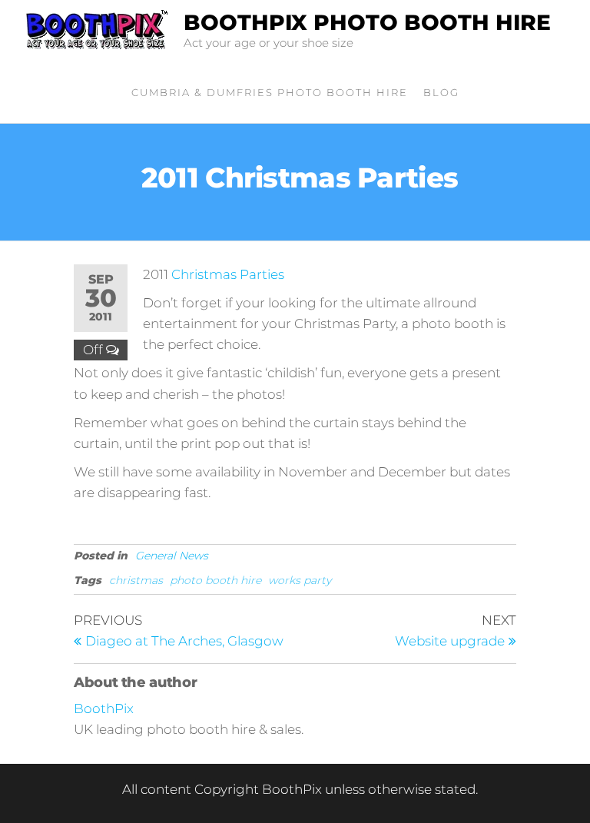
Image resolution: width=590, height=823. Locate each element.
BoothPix (104, 708)
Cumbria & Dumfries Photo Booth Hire (269, 92)
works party (299, 580)
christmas (136, 580)
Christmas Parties (227, 274)
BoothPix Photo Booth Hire (367, 22)
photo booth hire (215, 580)
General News (171, 555)
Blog (441, 92)
